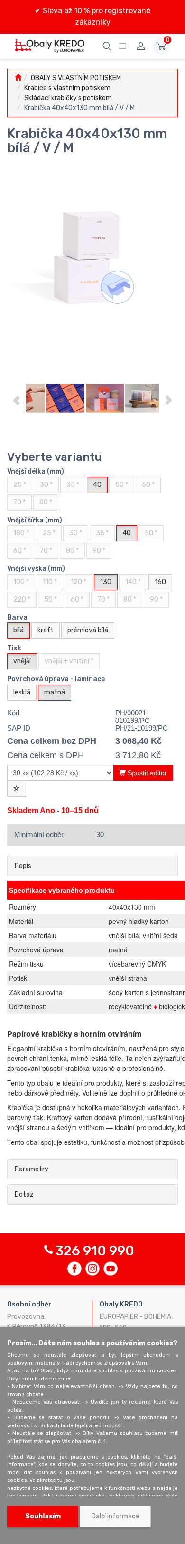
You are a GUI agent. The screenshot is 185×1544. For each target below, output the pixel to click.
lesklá (21, 692)
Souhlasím (43, 1516)
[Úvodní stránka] (18, 78)
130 (105, 582)
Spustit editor (146, 773)
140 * (133, 582)
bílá (18, 630)
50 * (121, 485)
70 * (19, 502)
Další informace (115, 1516)
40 (97, 485)
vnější (22, 661)
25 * (19, 485)
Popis (23, 866)
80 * (45, 502)
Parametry (31, 1169)
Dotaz (24, 1194)
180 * (21, 533)
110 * (50, 582)
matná (54, 692)
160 (160, 582)
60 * (148, 485)
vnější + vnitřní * (69, 661)
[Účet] (140, 46)
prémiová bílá (87, 630)
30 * (46, 485)
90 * (98, 551)
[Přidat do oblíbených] (16, 789)
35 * (72, 485)
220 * (21, 599)
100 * (21, 582)
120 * (78, 582)
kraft (45, 630)
